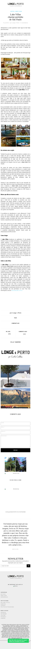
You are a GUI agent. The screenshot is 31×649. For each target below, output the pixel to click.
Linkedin (3, 618)
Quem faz (3, 604)
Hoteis (12, 11)
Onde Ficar (4, 595)
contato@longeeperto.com (16, 638)
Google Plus (12, 326)
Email (22, 326)
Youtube (3, 615)
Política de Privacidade (7, 606)
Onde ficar (18, 11)
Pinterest (18, 326)
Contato (3, 605)
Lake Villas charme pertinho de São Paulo (15, 17)
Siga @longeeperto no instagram (15, 512)
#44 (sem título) (5, 602)
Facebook (8, 326)
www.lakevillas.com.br (16, 290)
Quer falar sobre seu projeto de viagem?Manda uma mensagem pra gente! (18, 640)
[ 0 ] (24, 334)
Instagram (4, 613)
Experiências (4, 597)
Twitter (15, 326)
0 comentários (24, 23)
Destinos (3, 594)
